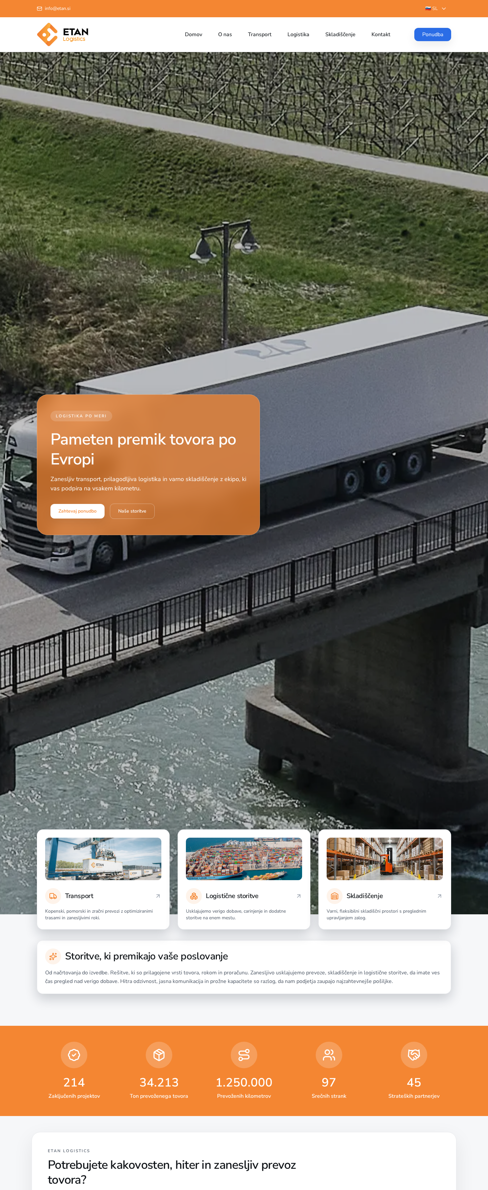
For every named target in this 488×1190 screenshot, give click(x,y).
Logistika (298, 34)
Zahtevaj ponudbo (77, 511)
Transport (260, 34)
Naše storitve (132, 511)
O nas (225, 34)
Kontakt (380, 34)
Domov (193, 34)
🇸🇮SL (431, 8)
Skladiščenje (340, 34)
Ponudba (432, 34)
